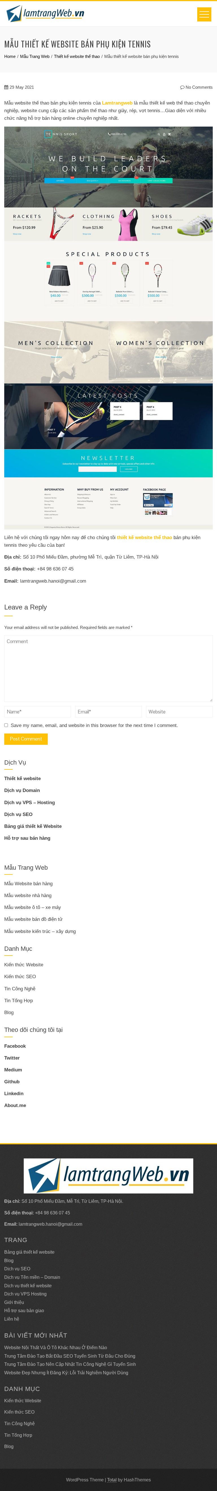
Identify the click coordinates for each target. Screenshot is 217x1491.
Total (112, 1479)
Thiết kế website (22, 778)
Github (11, 1081)
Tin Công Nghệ (19, 988)
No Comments (199, 87)
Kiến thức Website (23, 964)
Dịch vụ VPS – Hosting (29, 802)
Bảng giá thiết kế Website (33, 826)
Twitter (12, 1058)
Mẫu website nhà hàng (27, 895)
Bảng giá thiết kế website (29, 1252)
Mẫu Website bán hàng (28, 883)
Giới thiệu (14, 1302)
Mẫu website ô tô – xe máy (32, 907)
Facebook (15, 1046)
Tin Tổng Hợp (18, 1000)
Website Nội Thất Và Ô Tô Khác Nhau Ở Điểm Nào (55, 1347)
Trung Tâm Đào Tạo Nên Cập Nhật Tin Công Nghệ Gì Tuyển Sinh (70, 1364)
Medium (13, 1070)
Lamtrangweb (117, 103)
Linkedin (13, 1093)
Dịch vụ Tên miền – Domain (32, 1277)
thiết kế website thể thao (144, 537)
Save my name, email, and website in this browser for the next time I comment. (94, 725)
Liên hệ (11, 1319)
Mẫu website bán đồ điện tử (33, 919)
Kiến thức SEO (20, 976)
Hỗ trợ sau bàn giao (24, 1310)
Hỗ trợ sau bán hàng (27, 838)
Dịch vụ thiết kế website (28, 1285)
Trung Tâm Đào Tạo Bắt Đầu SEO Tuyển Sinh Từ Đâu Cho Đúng (69, 1356)
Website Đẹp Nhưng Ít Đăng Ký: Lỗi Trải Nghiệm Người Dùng (66, 1372)
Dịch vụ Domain (22, 790)
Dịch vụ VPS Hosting (25, 1294)
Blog (9, 1012)
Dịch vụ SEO (18, 814)
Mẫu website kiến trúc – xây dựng (40, 931)
